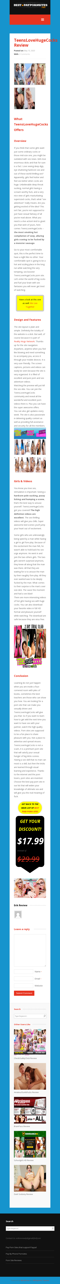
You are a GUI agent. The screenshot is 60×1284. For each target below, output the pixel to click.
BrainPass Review (22, 1126)
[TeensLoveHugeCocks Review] (30, 897)
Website (39, 985)
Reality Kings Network (24, 341)
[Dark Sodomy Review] (30, 1191)
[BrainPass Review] (30, 1122)
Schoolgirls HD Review (23, 1160)
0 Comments (24, 54)
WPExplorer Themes (41, 1280)
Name (38, 971)
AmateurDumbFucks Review (26, 1092)
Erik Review (20, 905)
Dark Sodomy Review (23, 1194)
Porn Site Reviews (14, 1260)
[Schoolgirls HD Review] (30, 1156)
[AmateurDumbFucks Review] (30, 1089)
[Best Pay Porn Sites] (32, 12)
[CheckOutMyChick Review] (30, 1055)
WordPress (25, 1280)
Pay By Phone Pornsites (16, 1253)
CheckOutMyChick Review (25, 1058)
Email (38, 978)
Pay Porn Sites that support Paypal (21, 1247)
